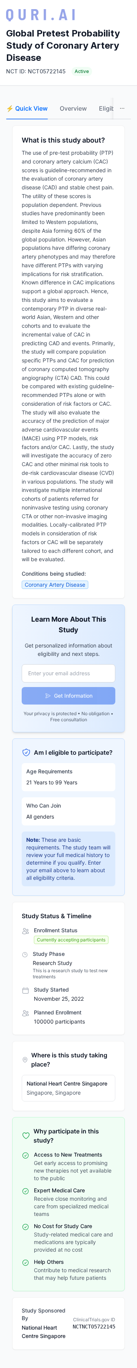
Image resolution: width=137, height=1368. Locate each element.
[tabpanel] (68, 737)
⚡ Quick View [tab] (27, 108)
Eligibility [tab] (112, 108)
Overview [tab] (73, 108)
